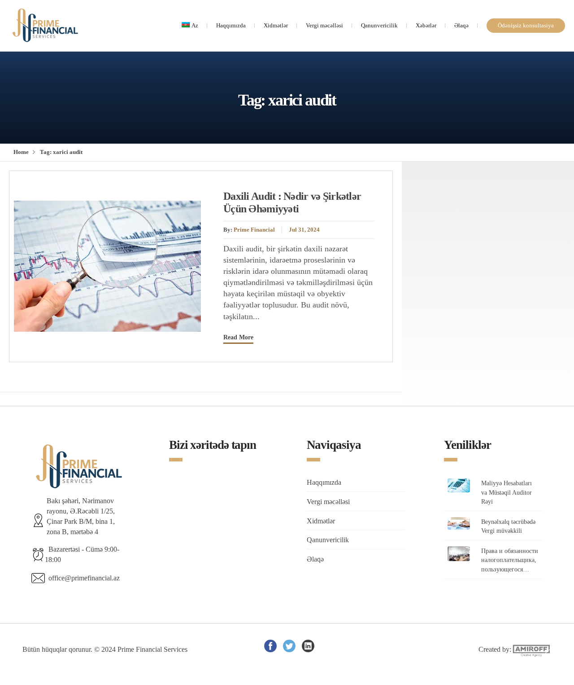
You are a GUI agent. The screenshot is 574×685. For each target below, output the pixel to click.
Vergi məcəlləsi (324, 25)
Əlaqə (461, 25)
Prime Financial (254, 230)
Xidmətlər (276, 25)
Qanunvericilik (379, 25)
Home (21, 152)
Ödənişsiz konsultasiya (526, 25)
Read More (238, 337)
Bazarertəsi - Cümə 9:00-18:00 (82, 554)
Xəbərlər (426, 25)
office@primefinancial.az (82, 578)
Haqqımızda (231, 25)
